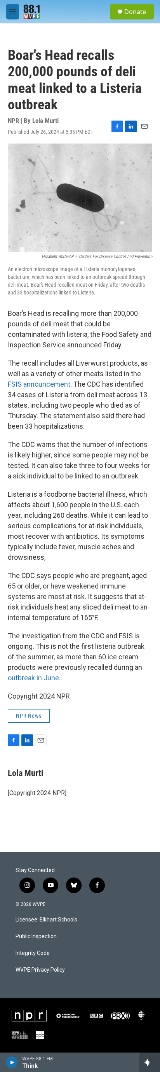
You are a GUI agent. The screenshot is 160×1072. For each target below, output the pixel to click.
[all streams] (149, 1062)
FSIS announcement (39, 384)
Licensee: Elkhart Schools (46, 920)
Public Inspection (36, 936)
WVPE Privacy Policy (40, 970)
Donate (135, 11)
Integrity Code (33, 953)
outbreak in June (33, 678)
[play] (12, 1062)
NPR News (29, 716)
